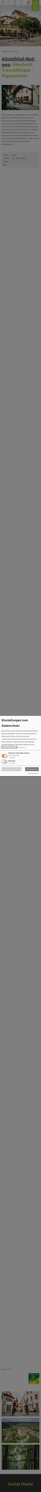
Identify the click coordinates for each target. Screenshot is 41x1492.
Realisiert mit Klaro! (33, 773)
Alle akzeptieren (32, 769)
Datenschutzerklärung (9, 747)
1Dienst (11, 757)
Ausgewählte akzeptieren (11, 769)
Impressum (22, 747)
